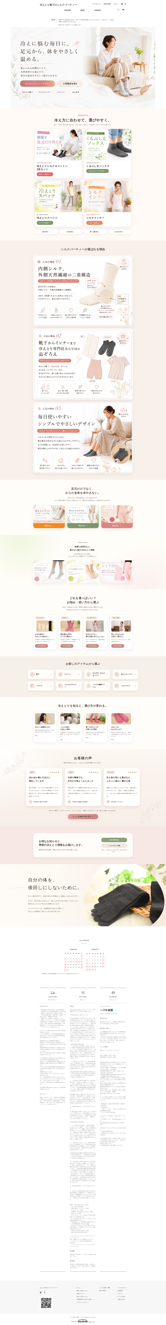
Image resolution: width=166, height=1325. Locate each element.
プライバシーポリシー (83, 1302)
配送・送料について (82, 1290)
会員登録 (120, 1290)
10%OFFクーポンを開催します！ (73, 25)
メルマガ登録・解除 (104, 1287)
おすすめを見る (41, 646)
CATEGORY (67, 10)
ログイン (116, 4)
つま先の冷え (69, 231)
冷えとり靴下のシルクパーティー (58, 4)
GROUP (82, 10)
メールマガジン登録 (114, 845)
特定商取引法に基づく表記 (84, 1299)
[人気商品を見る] (70, 83)
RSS (100, 1290)
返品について (80, 1293)
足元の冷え (45, 231)
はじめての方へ (119, 231)
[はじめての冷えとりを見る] (37, 83)
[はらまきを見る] (76, 91)
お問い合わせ (121, 1299)
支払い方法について (82, 1296)
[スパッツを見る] (61, 91)
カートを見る (121, 1296)
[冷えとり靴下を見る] (27, 91)
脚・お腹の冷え (94, 231)
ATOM (104, 1290)
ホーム (78, 1287)
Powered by (74, 1321)
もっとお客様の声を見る (83, 816)
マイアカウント (97, 4)
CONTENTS (97, 10)
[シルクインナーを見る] (44, 91)
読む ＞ (37, 735)
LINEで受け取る (114, 840)
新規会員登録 (107, 4)
